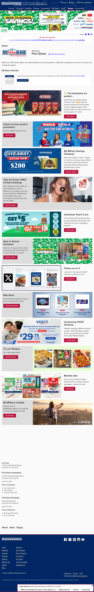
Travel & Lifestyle (21, 562)
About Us (19, 547)
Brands (36, 8)
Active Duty (86, 590)
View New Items (11, 306)
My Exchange (20, 550)
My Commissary (21, 553)
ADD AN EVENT (22, 80)
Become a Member (85, 2)
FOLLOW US (70, 279)
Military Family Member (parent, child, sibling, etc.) (38, 590)
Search (64, 2)
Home (4, 547)
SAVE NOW (70, 230)
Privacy (75, 573)
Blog (63, 8)
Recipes (28, 8)
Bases (70, 8)
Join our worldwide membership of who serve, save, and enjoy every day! (47, 38)
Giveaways (45, 8)
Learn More (71, 340)
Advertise (5, 550)
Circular (11, 8)
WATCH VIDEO (10, 205)
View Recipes (10, 357)
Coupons (19, 8)
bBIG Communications (80, 576)
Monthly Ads (6, 562)
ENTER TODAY (71, 172)
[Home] (12, 4)
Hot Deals (55, 8)
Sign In (72, 2)
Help (81, 573)
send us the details (79, 76)
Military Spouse (64, 590)
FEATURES (9, 135)
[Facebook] (65, 539)
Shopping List (20, 565)
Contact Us (67, 573)
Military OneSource (41, 4)
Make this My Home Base (56, 54)
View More (70, 116)
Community (79, 8)
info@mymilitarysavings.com (16, 573)
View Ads (69, 389)
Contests (5, 556)
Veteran (76, 590)
